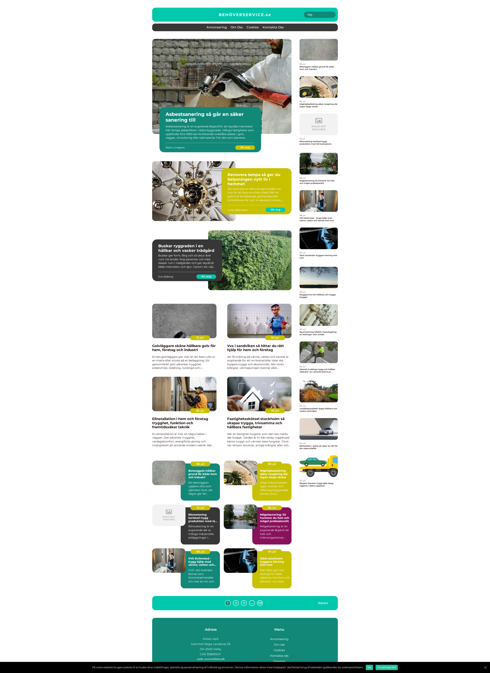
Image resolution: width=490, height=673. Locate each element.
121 (260, 603)
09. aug (275, 209)
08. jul (272, 507)
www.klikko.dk (214, 659)
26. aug (245, 147)
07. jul (272, 551)
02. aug (206, 276)
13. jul (200, 507)
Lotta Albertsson (238, 209)
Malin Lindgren (175, 147)
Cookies (253, 27)
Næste (323, 603)
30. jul (275, 337)
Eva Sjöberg (165, 276)
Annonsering (217, 27)
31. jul (200, 337)
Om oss (237, 27)
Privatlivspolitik (386, 667)
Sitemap (279, 661)
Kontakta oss (273, 27)
